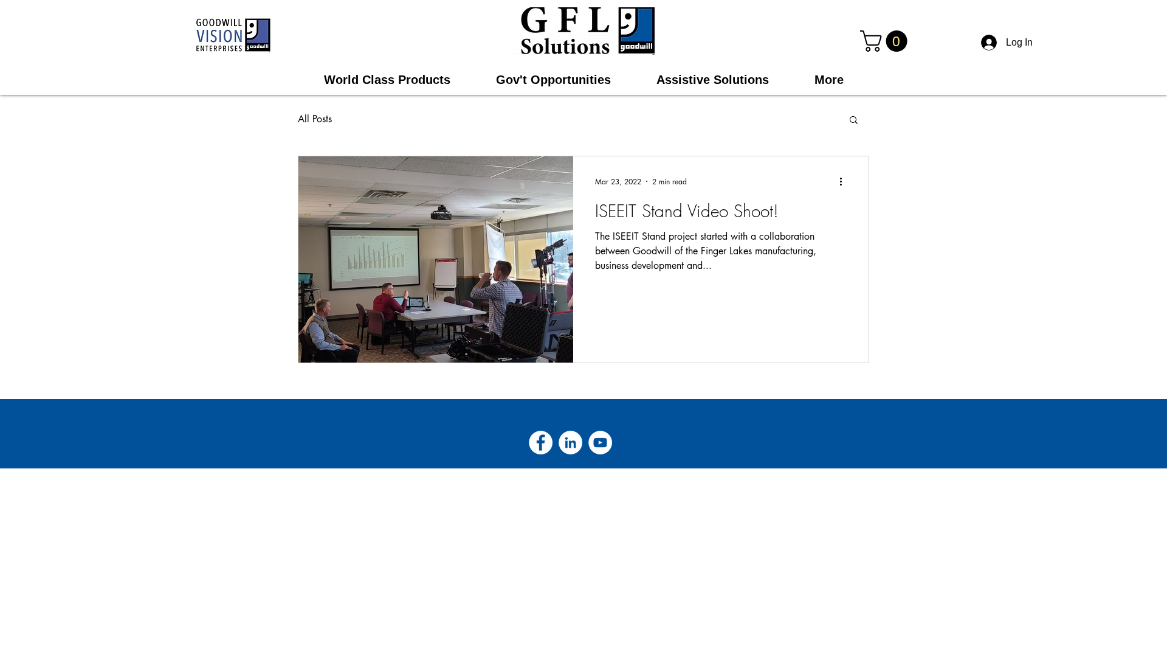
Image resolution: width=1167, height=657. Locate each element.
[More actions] (845, 181)
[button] (886, 41)
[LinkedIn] (570, 442)
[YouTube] (600, 442)
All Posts (315, 119)
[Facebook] (541, 442)
